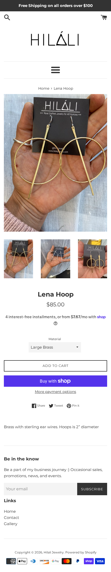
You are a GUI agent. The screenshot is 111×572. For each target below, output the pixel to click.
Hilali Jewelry (54, 552)
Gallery (10, 523)
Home (10, 511)
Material (55, 339)
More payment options (55, 391)
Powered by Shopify (81, 552)
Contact (11, 517)
